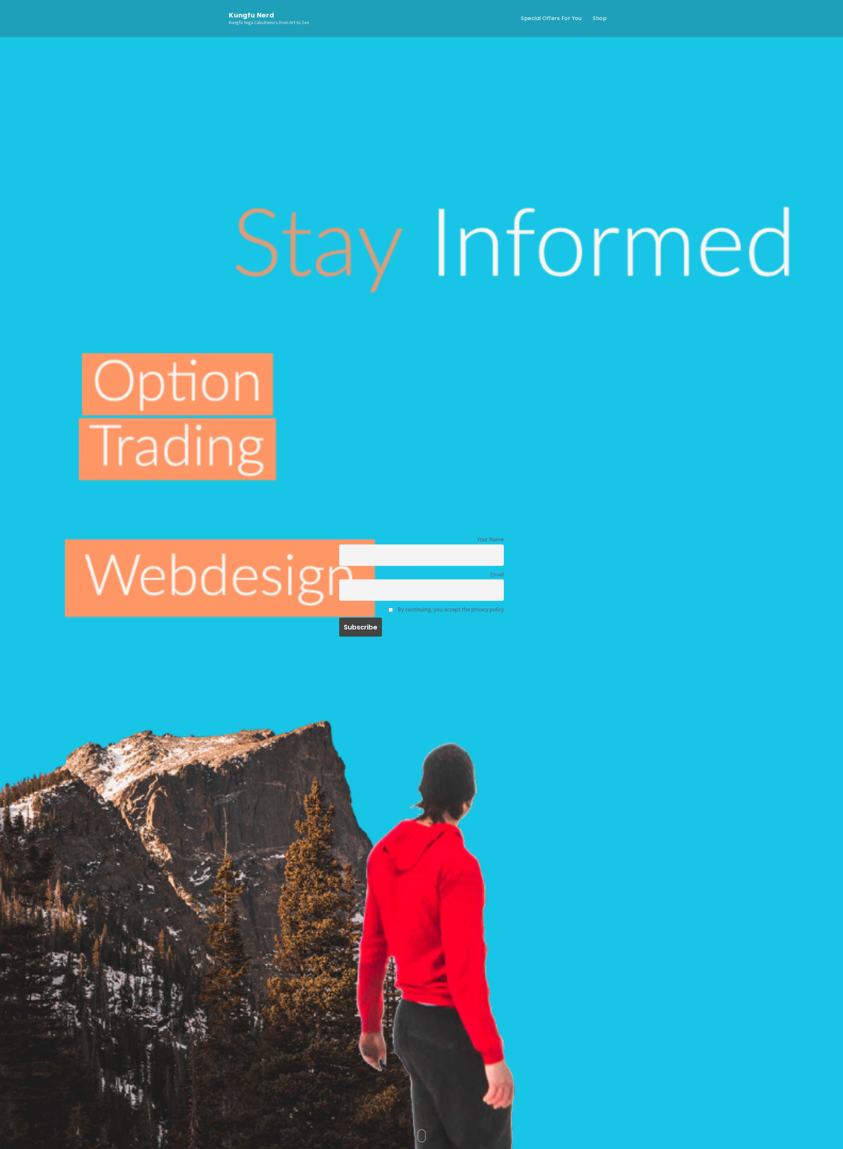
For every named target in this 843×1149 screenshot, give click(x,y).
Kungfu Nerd (251, 15)
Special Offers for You (551, 18)
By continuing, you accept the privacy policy (450, 609)
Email (497, 574)
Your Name (490, 539)
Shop (600, 18)
